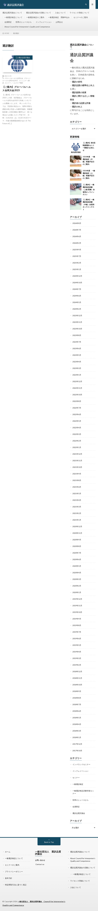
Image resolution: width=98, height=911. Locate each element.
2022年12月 (77, 381)
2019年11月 (77, 605)
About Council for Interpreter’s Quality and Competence (27, 27)
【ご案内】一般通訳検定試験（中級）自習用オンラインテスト (88, 204)
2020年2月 (76, 586)
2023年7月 (76, 342)
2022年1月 (76, 447)
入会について (60, 13)
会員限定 (8, 22)
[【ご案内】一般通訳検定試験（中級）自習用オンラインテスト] (75, 204)
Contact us (39, 864)
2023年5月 (76, 355)
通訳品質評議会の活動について (38, 13)
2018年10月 (77, 685)
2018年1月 (76, 737)
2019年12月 (77, 599)
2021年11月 (77, 460)
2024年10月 (77, 282)
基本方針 (8, 878)
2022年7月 (76, 408)
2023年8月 (76, 335)
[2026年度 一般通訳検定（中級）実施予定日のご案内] (75, 161)
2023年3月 (76, 368)
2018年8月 (76, 698)
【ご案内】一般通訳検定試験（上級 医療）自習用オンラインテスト (89, 189)
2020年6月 (76, 559)
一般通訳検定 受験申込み (59, 17)
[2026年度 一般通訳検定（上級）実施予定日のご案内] (75, 175)
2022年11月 (77, 388)
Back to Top (49, 842)
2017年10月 (77, 750)
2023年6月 (76, 348)
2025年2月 (76, 263)
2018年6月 (76, 711)
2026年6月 (76, 236)
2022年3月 (76, 434)
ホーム (7, 852)
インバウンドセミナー (81, 764)
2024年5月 (76, 302)
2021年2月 (76, 513)
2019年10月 (77, 612)
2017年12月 (77, 744)
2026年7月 (76, 230)
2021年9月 (76, 474)
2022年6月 (76, 414)
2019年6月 (76, 638)
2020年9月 (76, 540)
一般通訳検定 (77, 784)
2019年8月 (76, 625)
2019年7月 (76, 632)
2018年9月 (76, 691)
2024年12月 (77, 276)
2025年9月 (76, 249)
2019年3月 (76, 658)
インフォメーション (44, 22)
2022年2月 (76, 441)
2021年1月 (76, 520)
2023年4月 (76, 362)
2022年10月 (77, 395)
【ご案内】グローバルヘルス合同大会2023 (16, 88)
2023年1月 (76, 375)
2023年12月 (77, 315)
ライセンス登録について (79, 13)
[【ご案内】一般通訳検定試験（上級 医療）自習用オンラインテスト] (75, 189)
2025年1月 (76, 269)
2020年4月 (76, 572)
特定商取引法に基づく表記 (15, 885)
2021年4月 (76, 500)
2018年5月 (76, 718)
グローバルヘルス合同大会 (14, 78)
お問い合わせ (40, 860)
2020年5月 (76, 566)
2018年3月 (76, 731)
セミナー (8, 83)
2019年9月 (76, 619)
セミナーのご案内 (81, 17)
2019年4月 (76, 652)
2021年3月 (76, 507)
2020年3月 (76, 579)
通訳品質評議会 (24, 58)
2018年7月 (76, 704)
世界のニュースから (24, 22)
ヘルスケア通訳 (17, 83)
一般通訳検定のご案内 (35, 17)
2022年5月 (76, 421)
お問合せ (59, 22)
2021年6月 (76, 487)
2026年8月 (76, 223)
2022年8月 (76, 401)
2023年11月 (77, 322)
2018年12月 (77, 671)
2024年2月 (76, 309)
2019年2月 (76, 665)
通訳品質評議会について (12, 13)
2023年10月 (77, 329)
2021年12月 (77, 454)
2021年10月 (77, 467)
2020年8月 (76, 546)
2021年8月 (76, 480)
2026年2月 (76, 243)
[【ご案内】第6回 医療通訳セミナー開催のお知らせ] (75, 147)
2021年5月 (76, 493)
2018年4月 (76, 724)
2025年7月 (76, 256)
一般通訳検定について (13, 17)
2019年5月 (76, 645)
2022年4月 (76, 427)
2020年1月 (76, 592)
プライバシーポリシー (14, 871)
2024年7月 (76, 289)
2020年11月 (77, 533)
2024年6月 (76, 296)
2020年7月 (76, 553)
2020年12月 (77, 526)
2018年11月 (77, 678)
